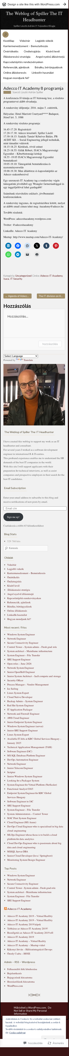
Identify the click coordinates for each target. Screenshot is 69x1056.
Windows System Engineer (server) (25, 726)
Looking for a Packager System (23, 780)
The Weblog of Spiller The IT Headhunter (34, 16)
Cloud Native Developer (19, 697)
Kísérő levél (53, 51)
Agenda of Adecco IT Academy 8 (18, 296)
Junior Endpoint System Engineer (24, 722)
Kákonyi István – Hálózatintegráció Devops (29, 949)
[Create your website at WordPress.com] (34, 4)
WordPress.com (15, 985)
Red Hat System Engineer (20, 705)
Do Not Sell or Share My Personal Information (32, 1010)
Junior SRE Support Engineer (22, 730)
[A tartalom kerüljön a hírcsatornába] (5, 908)
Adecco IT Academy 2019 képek (24, 924)
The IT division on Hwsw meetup (52, 296)
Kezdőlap (8, 40)
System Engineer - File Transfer (23, 896)
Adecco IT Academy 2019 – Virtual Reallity (30, 916)
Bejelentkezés (14, 973)
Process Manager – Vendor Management (28, 684)
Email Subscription (15, 488)
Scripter (11, 772)
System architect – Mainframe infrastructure (29, 651)
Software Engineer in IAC (20, 801)
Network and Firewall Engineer (23, 713)
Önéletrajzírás (32, 51)
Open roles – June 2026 (19, 663)
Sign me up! (13, 517)
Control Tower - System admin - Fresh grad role (31, 888)
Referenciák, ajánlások (16, 67)
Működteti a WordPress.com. (30, 1007)
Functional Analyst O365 (20, 789)
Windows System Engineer (21, 634)
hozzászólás (50, 344)
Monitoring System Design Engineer (26, 859)
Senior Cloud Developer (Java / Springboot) (29, 855)
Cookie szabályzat (17, 1032)
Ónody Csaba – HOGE (18, 953)
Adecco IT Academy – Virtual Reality (26, 941)
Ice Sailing (12, 688)
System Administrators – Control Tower (27, 814)
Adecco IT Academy (51, 275)
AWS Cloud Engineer (18, 718)
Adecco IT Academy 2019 (20, 937)
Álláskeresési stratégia (16, 56)
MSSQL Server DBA (17, 851)
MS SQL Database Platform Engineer (26, 755)
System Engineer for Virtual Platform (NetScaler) (32, 784)
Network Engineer (16, 638)
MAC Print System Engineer (21, 818)
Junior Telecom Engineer (20, 768)
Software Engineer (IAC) (19, 751)
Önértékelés (10, 51)
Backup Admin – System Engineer (25, 701)
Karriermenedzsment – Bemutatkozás (25, 46)
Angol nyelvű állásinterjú (50, 56)
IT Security (16, 278)
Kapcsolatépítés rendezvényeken (23, 62)
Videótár (25, 40)
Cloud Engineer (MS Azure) (21, 822)
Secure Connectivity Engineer (22, 642)
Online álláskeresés (14, 72)
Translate (28, 360)
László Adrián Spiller (32, 92)
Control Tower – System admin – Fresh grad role (32, 647)
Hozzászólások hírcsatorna (21, 981)
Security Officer (15, 680)
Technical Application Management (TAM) (29, 747)
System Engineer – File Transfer (23, 655)
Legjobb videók (44, 40)
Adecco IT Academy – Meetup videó (26, 945)
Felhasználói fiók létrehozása (22, 969)
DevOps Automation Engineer (22, 759)
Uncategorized (23, 275)
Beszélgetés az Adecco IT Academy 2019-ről (30, 932)
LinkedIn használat (43, 72)
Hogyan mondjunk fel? (16, 78)
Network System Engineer (20, 667)
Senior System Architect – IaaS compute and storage (34, 676)
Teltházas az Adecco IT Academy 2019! (27, 928)
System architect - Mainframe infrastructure (29, 892)
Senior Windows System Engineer (24, 776)
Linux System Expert (18, 693)
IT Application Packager (19, 709)
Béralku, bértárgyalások (49, 67)
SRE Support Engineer (18, 659)
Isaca (6, 278)
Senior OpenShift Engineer (21, 672)
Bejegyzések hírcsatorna (19, 977)
